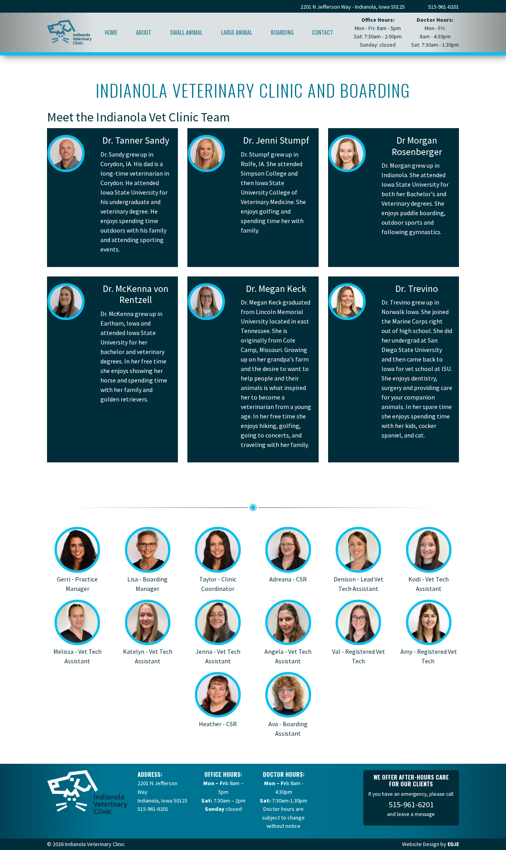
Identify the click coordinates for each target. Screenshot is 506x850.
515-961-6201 (443, 6)
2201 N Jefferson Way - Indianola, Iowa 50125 (352, 6)
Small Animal (186, 32)
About (143, 32)
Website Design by (430, 844)
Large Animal (236, 32)
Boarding (282, 32)
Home (111, 32)
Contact (322, 32)
